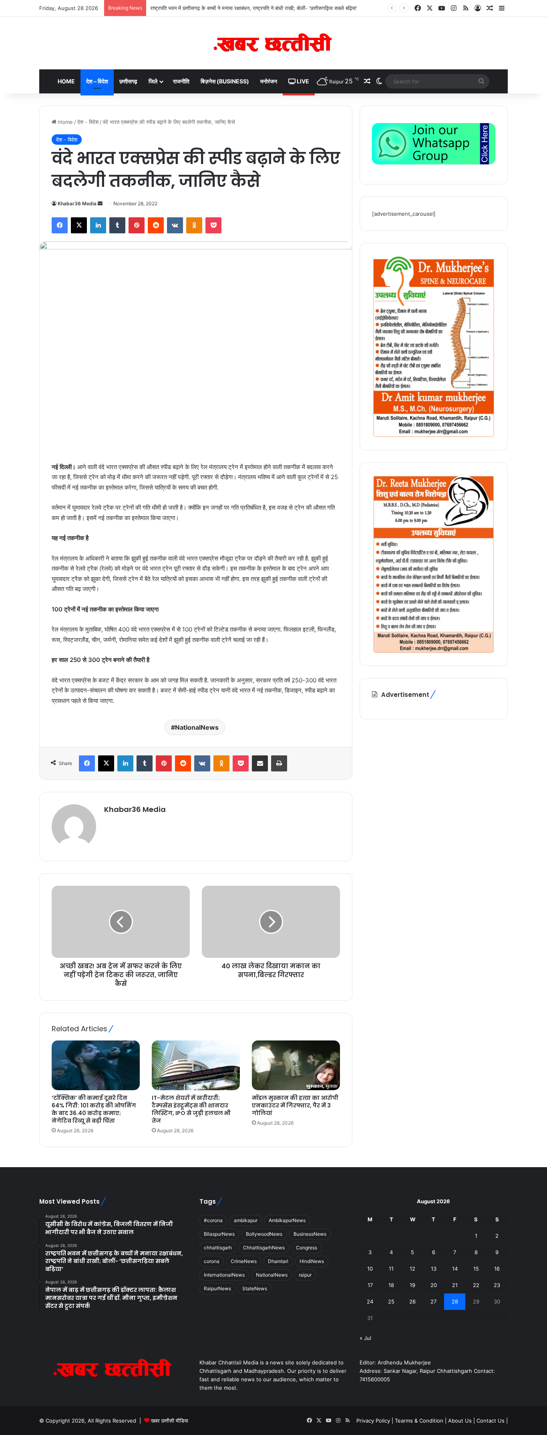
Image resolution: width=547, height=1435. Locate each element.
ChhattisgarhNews (264, 1248)
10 (370, 1268)
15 (476, 1268)
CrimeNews (244, 1261)
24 (370, 1301)
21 (455, 1285)
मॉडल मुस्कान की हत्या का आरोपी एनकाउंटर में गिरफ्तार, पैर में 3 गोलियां (295, 1105)
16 (497, 1268)
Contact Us (491, 1420)
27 (433, 1301)
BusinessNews (310, 1234)
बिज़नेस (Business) (225, 81)
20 (433, 1285)
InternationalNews (224, 1275)
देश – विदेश (97, 81)
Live (302, 81)
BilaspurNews (219, 1234)
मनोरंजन (268, 81)
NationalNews (197, 727)
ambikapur (245, 1220)
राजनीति (181, 81)
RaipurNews (217, 1288)
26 (412, 1301)
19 (412, 1285)
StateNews (254, 1288)
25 (391, 1301)
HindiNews (312, 1261)
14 (455, 1268)
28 (455, 1301)
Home (66, 81)
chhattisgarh (218, 1248)
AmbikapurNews (287, 1220)
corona (211, 1261)
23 (497, 1285)
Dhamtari (278, 1261)
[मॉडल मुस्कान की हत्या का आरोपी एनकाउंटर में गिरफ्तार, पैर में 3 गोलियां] (296, 1065)
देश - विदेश (88, 122)
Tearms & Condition (420, 1420)
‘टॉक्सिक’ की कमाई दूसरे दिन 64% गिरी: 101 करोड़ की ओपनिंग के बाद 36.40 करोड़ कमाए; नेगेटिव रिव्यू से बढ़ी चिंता (94, 1109)
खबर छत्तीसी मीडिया (169, 1420)
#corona (213, 1220)
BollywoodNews (264, 1234)
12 (412, 1268)
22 (476, 1285)
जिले (153, 81)
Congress (306, 1248)
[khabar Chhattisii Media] (273, 43)
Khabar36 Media (77, 203)
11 (391, 1268)
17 (370, 1285)
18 (391, 1285)
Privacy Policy (374, 1420)
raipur (305, 1275)
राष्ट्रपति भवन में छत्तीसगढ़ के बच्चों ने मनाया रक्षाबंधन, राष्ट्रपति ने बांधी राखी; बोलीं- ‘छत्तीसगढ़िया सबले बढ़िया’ (253, 8)
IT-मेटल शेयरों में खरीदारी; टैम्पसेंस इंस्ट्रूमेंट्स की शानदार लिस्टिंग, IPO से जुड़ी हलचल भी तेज (191, 1109)
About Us (460, 1420)
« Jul (365, 1338)
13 (433, 1268)
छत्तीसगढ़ (128, 81)
